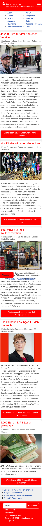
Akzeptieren (7, 275)
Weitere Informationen (16, 279)
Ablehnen (20, 275)
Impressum (30, 279)
